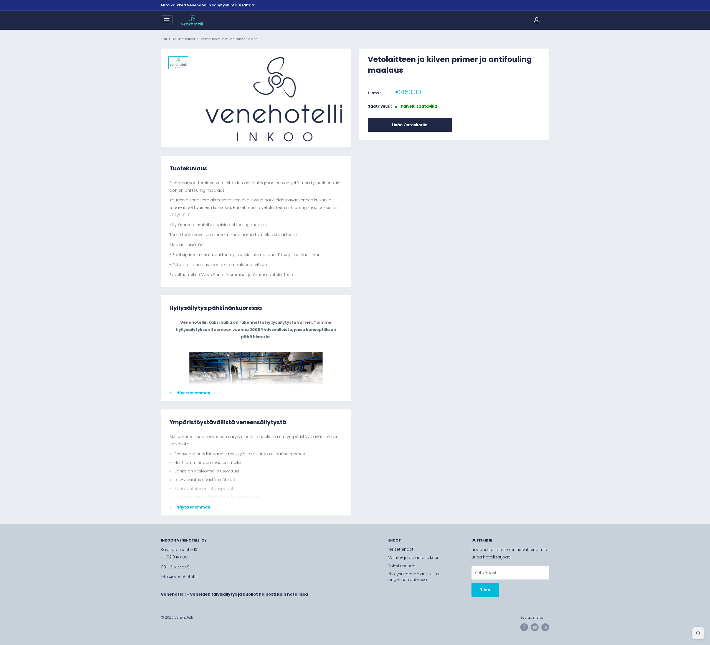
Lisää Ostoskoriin (409, 125)
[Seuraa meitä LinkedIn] (545, 627)
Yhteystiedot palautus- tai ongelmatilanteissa (414, 576)
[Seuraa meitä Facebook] (524, 627)
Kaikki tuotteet (184, 39)
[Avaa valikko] (167, 20)
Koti (164, 39)
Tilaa (485, 590)
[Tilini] (536, 20)
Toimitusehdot (402, 566)
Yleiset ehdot (401, 549)
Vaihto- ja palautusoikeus (413, 557)
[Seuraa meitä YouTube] (535, 627)
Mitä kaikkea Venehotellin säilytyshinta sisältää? (209, 5)
